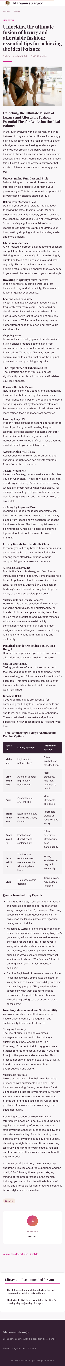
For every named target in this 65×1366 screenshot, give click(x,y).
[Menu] (59, 3)
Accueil (6, 11)
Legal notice (18, 1348)
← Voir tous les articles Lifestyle (20, 1254)
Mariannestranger (28, 3)
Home (6, 1348)
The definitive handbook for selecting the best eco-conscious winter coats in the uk (31, 1291)
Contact (32, 1348)
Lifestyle (16, 11)
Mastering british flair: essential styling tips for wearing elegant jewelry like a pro (32, 1302)
